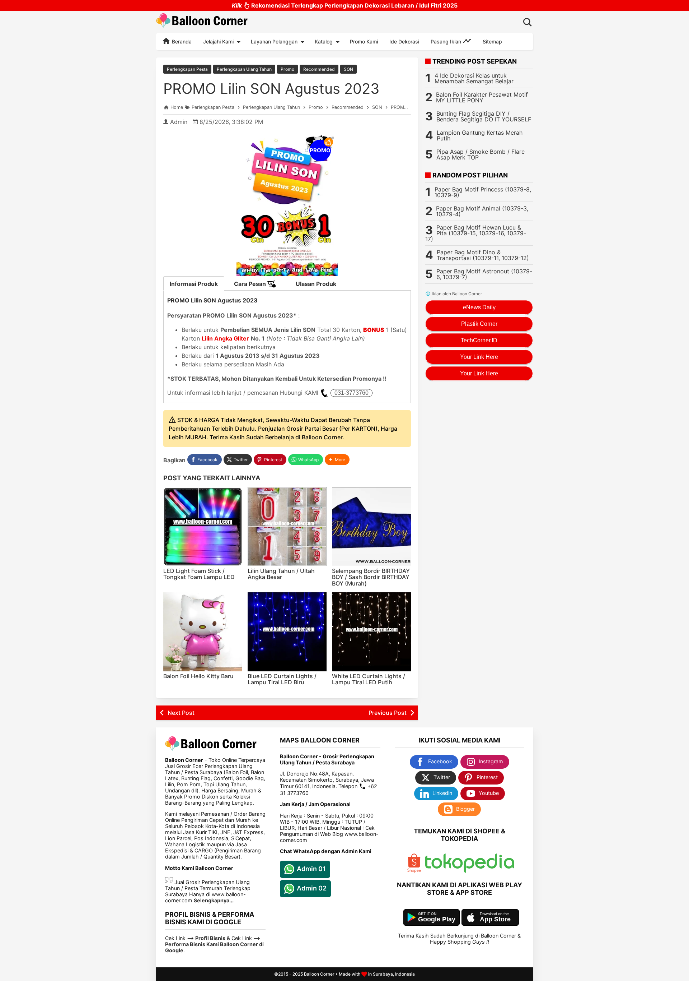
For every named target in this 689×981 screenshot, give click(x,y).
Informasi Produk (194, 283)
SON (348, 69)
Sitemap (492, 41)
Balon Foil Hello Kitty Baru (198, 676)
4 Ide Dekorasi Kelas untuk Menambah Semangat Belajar (474, 78)
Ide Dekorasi (404, 41)
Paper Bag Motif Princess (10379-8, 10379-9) (483, 192)
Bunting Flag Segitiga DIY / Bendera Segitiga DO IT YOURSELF (483, 116)
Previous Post (388, 712)
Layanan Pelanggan (274, 41)
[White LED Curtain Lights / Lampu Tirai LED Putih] (371, 631)
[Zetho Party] (414, 871)
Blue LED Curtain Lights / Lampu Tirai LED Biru (282, 679)
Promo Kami (364, 41)
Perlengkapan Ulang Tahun (244, 69)
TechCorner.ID (479, 340)
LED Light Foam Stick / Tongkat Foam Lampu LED (199, 574)
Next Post (181, 712)
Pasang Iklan (447, 41)
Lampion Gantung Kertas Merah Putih (479, 135)
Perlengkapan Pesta (187, 69)
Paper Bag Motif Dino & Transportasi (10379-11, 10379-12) (483, 255)
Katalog (324, 41)
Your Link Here (479, 357)
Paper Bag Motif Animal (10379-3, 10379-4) (482, 211)
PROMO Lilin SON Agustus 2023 (271, 88)
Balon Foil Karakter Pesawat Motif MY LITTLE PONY (482, 97)
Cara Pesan (250, 283)
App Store (495, 919)
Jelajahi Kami (218, 41)
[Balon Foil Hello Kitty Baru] (202, 631)
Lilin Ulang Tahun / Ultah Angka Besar (281, 574)
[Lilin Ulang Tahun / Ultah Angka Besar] (287, 526)
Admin (178, 121)
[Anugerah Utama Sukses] (469, 871)
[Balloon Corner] (202, 22)
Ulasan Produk (316, 283)
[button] (337, 459)
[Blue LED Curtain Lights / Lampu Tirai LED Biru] (287, 631)
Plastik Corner (479, 324)
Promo (287, 69)
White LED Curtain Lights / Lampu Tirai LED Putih (368, 679)
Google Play (436, 919)
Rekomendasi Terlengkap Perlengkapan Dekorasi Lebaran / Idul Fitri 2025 (345, 5)
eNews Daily (479, 307)
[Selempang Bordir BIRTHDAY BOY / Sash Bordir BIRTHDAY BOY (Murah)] (371, 526)
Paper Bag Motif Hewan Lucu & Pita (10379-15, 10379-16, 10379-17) (475, 233)
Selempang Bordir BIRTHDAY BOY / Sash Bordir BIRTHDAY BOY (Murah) (371, 577)
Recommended (319, 69)
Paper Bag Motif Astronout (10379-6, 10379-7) (484, 274)
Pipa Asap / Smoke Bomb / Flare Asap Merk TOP (480, 154)
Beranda (181, 41)
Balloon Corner (319, 974)
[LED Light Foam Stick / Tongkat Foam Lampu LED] (202, 526)
